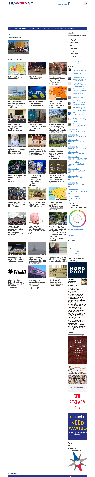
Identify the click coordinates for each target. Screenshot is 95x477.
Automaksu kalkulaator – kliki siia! (76, 229)
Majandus (18, 28)
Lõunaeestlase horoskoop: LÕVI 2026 (76, 153)
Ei (70, 248)
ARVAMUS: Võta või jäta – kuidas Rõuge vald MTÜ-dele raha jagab (79, 120)
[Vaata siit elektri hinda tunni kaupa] (77, 270)
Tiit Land (72, 45)
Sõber (62, 28)
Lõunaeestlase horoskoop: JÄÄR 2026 (77, 131)
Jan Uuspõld (73, 56)
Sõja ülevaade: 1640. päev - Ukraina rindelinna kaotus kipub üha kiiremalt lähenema (79, 108)
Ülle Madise (73, 40)
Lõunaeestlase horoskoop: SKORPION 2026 (77, 171)
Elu (66, 28)
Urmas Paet (73, 50)
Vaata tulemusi (77, 61)
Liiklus (24, 28)
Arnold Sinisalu (74, 53)
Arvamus (44, 28)
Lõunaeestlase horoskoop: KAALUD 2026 (76, 164)
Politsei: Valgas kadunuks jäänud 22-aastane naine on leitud (79, 114)
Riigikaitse (56, 28)
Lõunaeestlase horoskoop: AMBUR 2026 (76, 178)
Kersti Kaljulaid (74, 47)
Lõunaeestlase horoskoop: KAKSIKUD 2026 (77, 142)
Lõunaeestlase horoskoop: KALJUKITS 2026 (77, 185)
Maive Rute (73, 44)
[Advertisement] (47, 17)
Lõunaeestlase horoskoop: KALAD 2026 (75, 198)
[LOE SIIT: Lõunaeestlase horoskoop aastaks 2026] (77, 218)
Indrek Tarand (73, 48)
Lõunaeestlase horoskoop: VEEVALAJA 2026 (77, 191)
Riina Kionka (73, 51)
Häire (29, 28)
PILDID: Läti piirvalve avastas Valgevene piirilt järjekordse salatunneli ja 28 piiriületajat (79, 125)
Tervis (49, 28)
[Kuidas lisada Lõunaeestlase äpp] (77, 462)
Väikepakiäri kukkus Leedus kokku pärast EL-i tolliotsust (79, 103)
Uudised (11, 28)
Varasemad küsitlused (76, 63)
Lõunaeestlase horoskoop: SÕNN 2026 (77, 136)
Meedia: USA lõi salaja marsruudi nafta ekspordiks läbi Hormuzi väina (79, 98)
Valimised (71, 28)
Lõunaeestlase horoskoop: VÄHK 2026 (77, 148)
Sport (38, 28)
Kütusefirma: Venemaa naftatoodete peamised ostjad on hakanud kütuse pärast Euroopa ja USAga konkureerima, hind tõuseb (79, 72)
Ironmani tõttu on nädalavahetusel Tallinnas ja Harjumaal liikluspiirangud (79, 84)
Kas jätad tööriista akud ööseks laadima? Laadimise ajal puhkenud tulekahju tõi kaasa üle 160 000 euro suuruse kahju (79, 91)
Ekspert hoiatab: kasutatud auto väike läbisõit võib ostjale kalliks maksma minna (79, 79)
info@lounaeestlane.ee (62, 4)
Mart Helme (73, 39)
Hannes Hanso (73, 55)
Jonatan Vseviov (74, 42)
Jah (71, 247)
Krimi (33, 28)
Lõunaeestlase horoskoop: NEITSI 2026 (77, 158)
